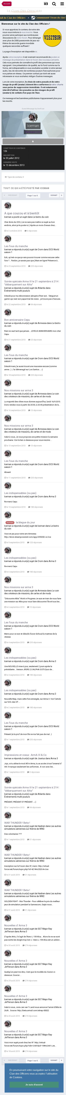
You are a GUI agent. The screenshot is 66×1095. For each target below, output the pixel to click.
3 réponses (34, 772)
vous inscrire (26, 32)
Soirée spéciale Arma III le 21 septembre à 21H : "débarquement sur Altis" (32, 283)
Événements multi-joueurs (17, 291)
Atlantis (41, 288)
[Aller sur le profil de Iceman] (7, 205)
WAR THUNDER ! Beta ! (17, 822)
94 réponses (36, 304)
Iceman (8, 217)
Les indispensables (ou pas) (20, 493)
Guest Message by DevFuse (33, 109)
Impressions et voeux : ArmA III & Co (25, 754)
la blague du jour (25, 522)
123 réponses (35, 542)
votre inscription (15, 57)
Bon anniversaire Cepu (17, 319)
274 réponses (31, 945)
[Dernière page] (62, 195)
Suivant (53, 195)
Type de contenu (15, 177)
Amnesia (42, 323)
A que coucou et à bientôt (21, 213)
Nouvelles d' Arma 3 (15, 925)
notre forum (22, 38)
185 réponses (36, 507)
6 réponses (32, 231)
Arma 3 (52, 496)
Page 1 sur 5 (33, 196)
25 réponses (36, 340)
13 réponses (36, 410)
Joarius (41, 758)
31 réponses (35, 839)
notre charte (57, 84)
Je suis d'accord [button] (34, 1084)
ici (36, 51)
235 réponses (36, 266)
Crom (40, 249)
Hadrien (41, 826)
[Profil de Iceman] (33, 141)
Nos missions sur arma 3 (18, 390)
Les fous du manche (16, 246)
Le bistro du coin (41, 217)
